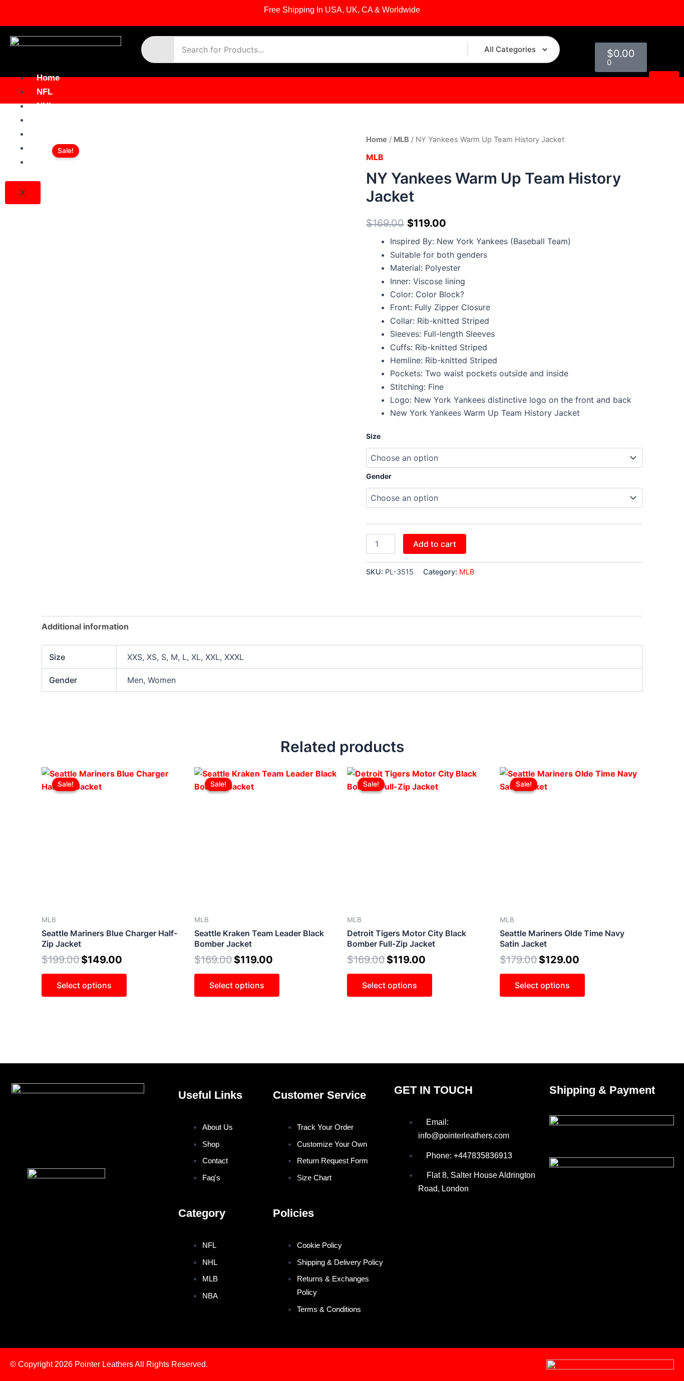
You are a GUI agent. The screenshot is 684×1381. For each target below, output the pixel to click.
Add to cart (434, 544)
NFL (45, 92)
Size (373, 436)
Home (48, 78)
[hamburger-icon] (664, 78)
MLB (46, 120)
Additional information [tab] (85, 626)
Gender (379, 476)
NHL (45, 106)
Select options (84, 985)
